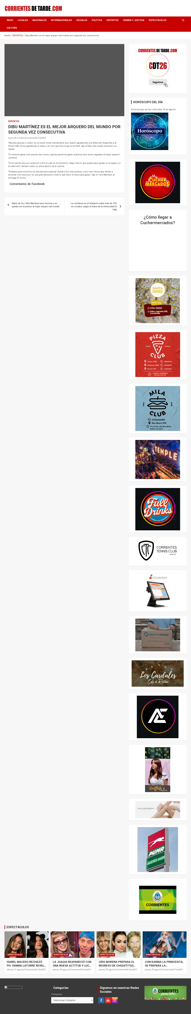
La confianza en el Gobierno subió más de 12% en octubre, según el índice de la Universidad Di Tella (94, 206)
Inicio (10, 20)
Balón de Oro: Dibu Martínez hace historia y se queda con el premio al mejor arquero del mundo (36, 205)
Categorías (56, 994)
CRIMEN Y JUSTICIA (133, 20)
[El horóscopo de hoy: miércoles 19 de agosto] (149, 131)
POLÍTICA (97, 20)
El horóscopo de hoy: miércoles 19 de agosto (153, 109)
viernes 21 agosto (15, 969)
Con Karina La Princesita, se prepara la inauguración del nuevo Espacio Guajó (164, 967)
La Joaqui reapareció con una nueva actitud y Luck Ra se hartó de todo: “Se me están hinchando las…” (72, 967)
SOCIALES (81, 20)
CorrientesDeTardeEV (35, 138)
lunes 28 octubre (16, 138)
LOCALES (23, 20)
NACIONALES (39, 20)
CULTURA (12, 28)
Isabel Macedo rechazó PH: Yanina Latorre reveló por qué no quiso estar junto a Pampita (26, 967)
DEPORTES (112, 20)
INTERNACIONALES (61, 20)
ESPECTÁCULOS (157, 20)
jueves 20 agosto (61, 969)
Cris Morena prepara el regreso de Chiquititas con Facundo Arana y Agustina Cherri (116, 967)
